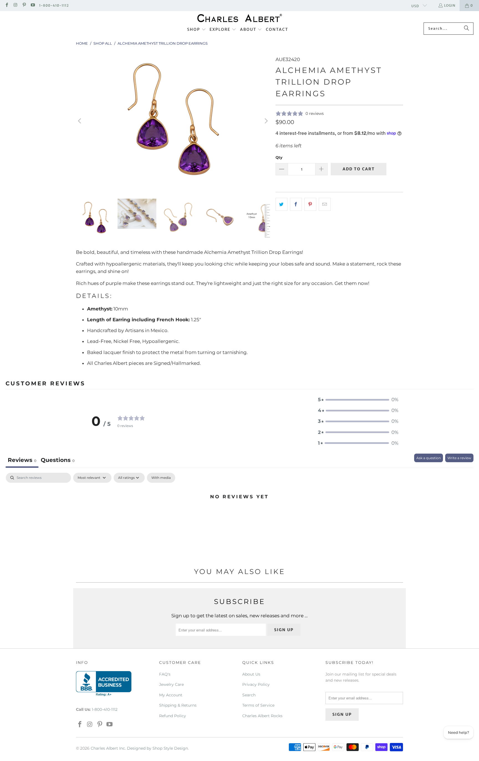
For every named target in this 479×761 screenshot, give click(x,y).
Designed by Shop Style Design (157, 748)
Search (249, 694)
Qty (279, 157)
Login (449, 5)
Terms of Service (258, 705)
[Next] (265, 121)
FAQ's (164, 674)
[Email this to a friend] (325, 204)
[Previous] (80, 121)
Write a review (459, 458)
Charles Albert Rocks (262, 715)
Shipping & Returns (178, 705)
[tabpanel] (239, 515)
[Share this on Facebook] (296, 204)
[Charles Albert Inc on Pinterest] (24, 5)
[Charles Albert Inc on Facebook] (6, 5)
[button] (196, 29)
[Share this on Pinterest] (310, 204)
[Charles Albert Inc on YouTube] (32, 5)
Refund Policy (172, 715)
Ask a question (428, 458)
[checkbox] (161, 478)
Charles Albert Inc (108, 748)
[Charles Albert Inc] (239, 18)
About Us (251, 674)
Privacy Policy (256, 684)
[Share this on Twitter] (281, 204)
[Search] (466, 28)
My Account (170, 694)
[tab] (58, 461)
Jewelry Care (171, 684)
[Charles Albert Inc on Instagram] (15, 5)
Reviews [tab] (22, 460)
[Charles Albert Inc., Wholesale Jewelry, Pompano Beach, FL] (103, 683)
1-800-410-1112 (54, 5)
